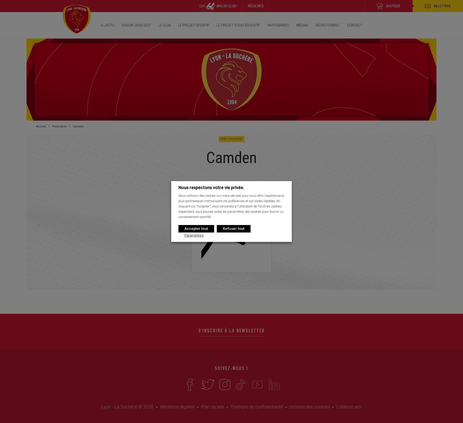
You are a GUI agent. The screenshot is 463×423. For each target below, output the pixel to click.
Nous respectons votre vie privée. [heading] (211, 187)
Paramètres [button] (194, 235)
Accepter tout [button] (196, 228)
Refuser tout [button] (234, 228)
